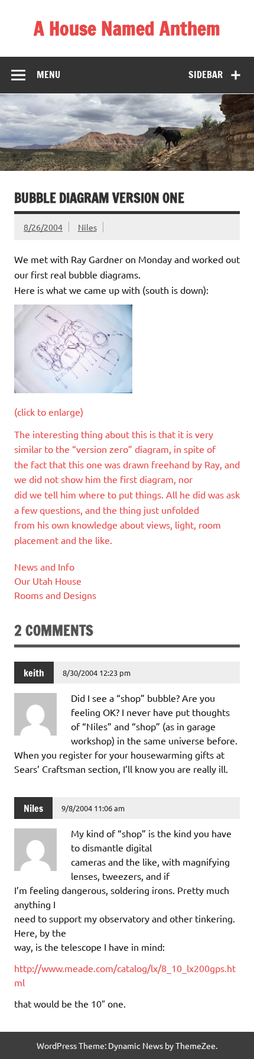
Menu (48, 74)
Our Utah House (48, 581)
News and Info (44, 566)
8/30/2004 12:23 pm (97, 673)
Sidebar (205, 74)
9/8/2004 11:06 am (93, 808)
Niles (87, 227)
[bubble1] (73, 389)
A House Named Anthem (127, 28)
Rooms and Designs (55, 595)
